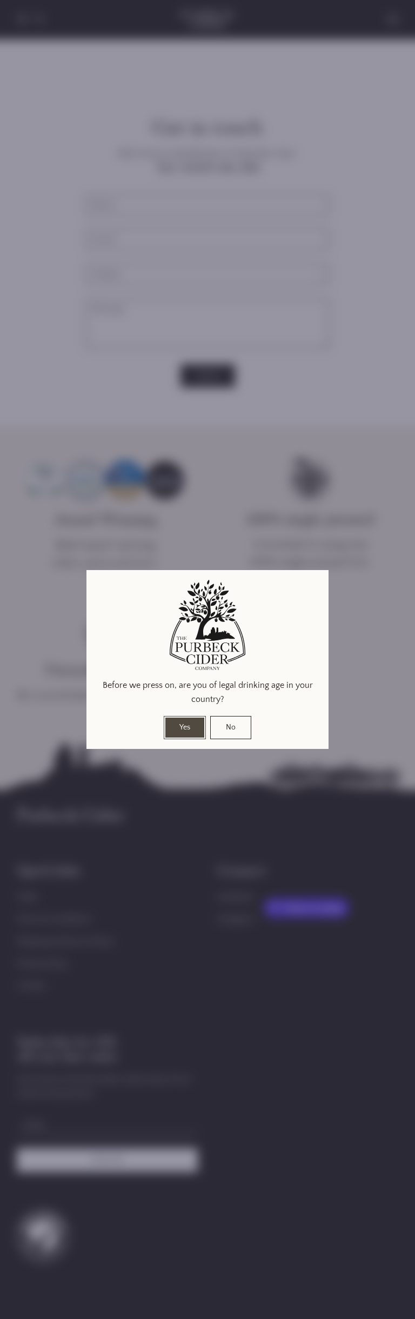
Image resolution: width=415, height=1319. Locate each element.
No (231, 727)
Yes (184, 727)
